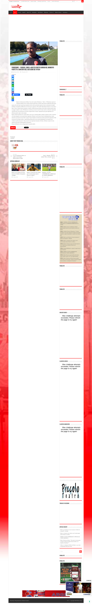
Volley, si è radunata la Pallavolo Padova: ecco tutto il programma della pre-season (70, 545)
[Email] (34, 81)
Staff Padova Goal (16, 71)
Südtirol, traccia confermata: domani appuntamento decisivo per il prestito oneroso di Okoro (69, 228)
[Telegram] (34, 90)
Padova (15, 12)
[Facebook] (34, 76)
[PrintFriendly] (34, 98)
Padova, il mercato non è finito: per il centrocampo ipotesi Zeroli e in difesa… (34, 174)
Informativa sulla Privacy (42, 1)
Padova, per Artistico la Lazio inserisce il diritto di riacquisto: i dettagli (18, 174)
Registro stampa (33, 1)
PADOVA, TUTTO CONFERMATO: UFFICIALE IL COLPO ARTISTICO (49, 174)
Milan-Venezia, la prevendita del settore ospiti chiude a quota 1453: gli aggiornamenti (69, 255)
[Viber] (34, 92)
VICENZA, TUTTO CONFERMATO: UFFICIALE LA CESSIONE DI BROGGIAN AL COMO (69, 223)
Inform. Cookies (58, 12)
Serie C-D (29, 12)
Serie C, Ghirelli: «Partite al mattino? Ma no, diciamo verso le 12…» (48, 156)
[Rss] (72, 1)
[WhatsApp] (34, 85)
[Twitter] (34, 79)
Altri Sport (34, 12)
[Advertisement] (46, 28)
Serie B (23, 12)
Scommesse (65, 12)
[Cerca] (82, 1)
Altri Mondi (40, 12)
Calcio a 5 (52, 12)
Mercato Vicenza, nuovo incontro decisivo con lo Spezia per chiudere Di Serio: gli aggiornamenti (70, 245)
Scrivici (49, 1)
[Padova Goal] (19, 6)
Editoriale (46, 12)
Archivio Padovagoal (55, 1)
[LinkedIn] (34, 83)
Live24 (19, 12)
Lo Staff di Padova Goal (25, 1)
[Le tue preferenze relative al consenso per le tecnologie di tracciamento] (89, 601)
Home (11, 12)
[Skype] (34, 88)
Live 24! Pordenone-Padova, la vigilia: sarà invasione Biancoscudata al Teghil (19, 156)
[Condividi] (34, 100)
